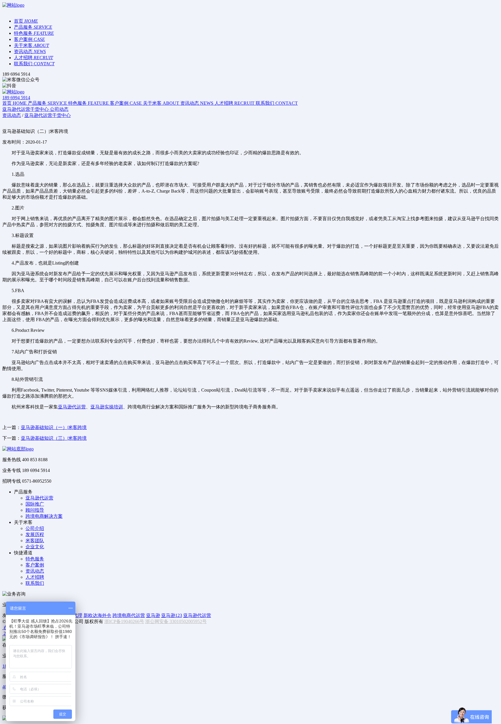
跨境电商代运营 (128, 615)
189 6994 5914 (16, 97)
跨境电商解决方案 (44, 516)
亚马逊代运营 (72, 406)
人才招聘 (35, 577)
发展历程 (35, 534)
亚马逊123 (171, 615)
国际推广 (35, 504)
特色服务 (35, 558)
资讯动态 (35, 571)
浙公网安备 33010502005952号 (176, 621)
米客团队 (35, 540)
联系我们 (35, 583)
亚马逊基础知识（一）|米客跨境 (54, 427)
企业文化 (35, 546)
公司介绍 (35, 528)
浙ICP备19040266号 (124, 621)
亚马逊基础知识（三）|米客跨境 (54, 438)
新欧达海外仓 (97, 615)
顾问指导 (35, 510)
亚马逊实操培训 (106, 406)
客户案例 (35, 564)
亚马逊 (153, 615)
